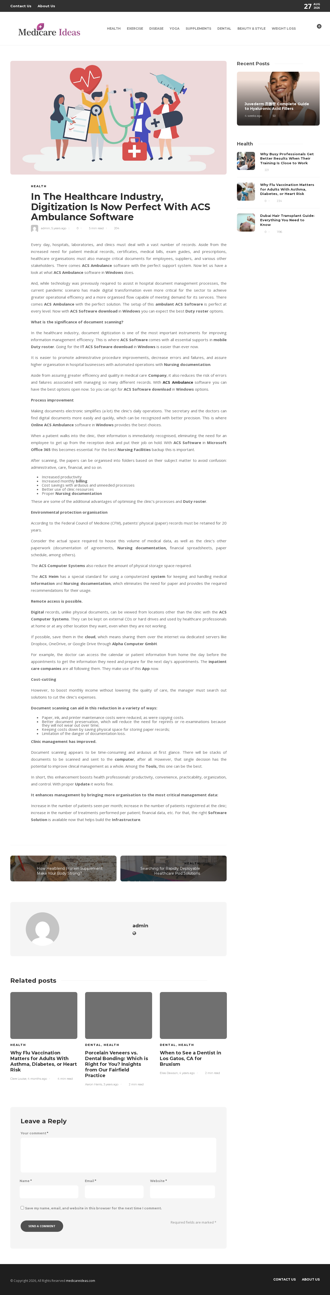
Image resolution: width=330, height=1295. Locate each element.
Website (158, 1181)
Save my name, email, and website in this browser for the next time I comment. (93, 1208)
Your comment (34, 1133)
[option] (43, 1035)
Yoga (174, 28)
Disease (156, 28)
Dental (224, 28)
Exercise (135, 28)
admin (45, 228)
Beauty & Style (251, 28)
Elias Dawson (169, 1073)
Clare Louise (18, 1078)
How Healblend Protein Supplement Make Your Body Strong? (70, 871)
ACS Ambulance (178, 382)
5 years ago (58, 228)
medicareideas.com (80, 1280)
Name (26, 1181)
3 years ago (110, 1084)
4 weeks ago (253, 116)
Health (114, 28)
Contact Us (20, 6)
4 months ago (37, 1078)
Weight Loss (284, 28)
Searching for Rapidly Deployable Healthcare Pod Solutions (170, 871)
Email (90, 1181)
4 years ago (187, 1073)
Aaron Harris (93, 1084)
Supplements (198, 28)
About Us (46, 6)
